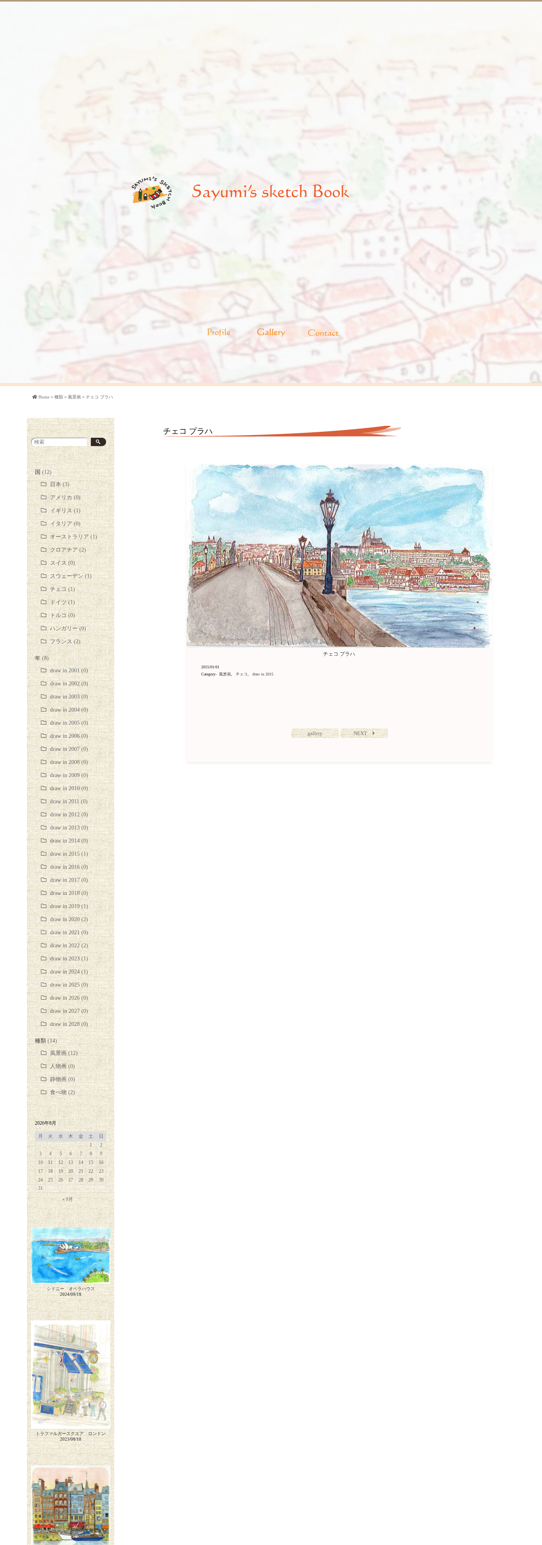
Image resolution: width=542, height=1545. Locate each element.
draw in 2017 (65, 880)
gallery (315, 733)
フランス (61, 642)
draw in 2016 (65, 867)
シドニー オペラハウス (71, 1288)
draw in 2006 (65, 736)
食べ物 (58, 1092)
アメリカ (61, 497)
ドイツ (58, 602)
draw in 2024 (65, 972)
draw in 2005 (65, 723)
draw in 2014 (65, 841)
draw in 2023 (65, 959)
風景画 (58, 1053)
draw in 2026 (65, 998)
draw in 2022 (65, 946)
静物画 (58, 1079)
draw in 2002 (65, 684)
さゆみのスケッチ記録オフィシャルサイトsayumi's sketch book (271, 192)
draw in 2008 (65, 762)
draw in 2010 (65, 788)
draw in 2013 (65, 828)
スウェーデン (66, 576)
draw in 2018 (65, 893)
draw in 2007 (65, 749)
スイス (58, 563)
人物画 (58, 1066)
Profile (219, 332)
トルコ (58, 615)
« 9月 (67, 1199)
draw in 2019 (65, 906)
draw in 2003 (65, 697)
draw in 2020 (65, 919)
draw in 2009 (65, 775)
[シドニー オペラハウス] (70, 1256)
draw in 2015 (65, 854)
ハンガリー (64, 628)
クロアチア (64, 550)
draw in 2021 (65, 932)
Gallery (271, 332)
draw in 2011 (64, 801)
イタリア (61, 524)
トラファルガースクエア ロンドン (71, 1433)
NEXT (360, 733)
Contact (323, 332)
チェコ (58, 589)
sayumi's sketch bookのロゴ (152, 192)
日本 (55, 484)
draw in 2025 (65, 985)
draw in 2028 (65, 1024)
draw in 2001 (65, 670)
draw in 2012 (65, 815)
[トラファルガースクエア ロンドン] (70, 1375)
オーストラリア (69, 537)
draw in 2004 (65, 710)
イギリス (61, 511)
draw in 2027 (65, 1011)
